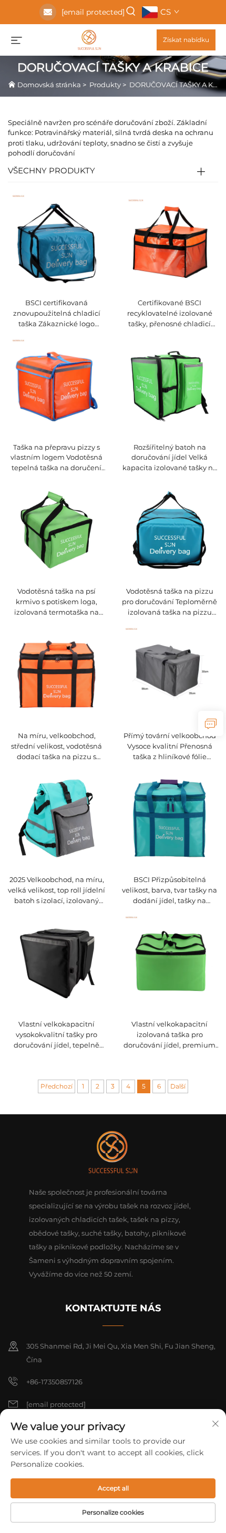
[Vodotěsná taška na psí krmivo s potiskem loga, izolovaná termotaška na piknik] (56, 529)
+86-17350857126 (54, 1381)
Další (178, 1086)
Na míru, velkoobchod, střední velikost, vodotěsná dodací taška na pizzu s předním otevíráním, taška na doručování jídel (56, 746)
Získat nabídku (186, 40)
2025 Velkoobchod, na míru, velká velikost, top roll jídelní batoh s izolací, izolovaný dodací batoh (56, 890)
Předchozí (56, 1086)
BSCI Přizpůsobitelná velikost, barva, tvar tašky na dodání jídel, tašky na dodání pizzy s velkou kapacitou (169, 890)
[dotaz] (210, 723)
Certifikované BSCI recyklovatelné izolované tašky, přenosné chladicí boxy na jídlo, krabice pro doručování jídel (169, 313)
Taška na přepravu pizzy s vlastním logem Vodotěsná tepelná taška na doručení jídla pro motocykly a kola (56, 458)
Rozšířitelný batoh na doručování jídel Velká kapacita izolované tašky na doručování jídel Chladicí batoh (169, 458)
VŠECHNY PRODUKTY (51, 170)
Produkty (105, 84)
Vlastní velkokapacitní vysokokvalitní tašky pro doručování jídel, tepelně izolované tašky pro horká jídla (56, 1035)
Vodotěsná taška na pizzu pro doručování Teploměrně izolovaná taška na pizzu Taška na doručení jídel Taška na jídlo (169, 602)
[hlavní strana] (89, 39)
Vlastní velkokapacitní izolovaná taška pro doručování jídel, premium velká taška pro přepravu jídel (169, 1035)
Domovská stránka (49, 84)
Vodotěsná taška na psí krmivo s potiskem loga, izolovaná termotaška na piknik (56, 602)
